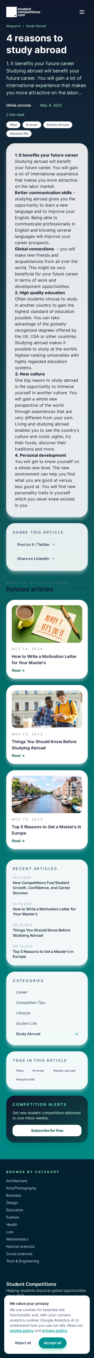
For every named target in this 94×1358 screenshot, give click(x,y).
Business (13, 1195)
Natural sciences (20, 1246)
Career (21, 992)
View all (81, 587)
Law (9, 1232)
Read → (18, 670)
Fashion (12, 1217)
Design (12, 1202)
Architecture (16, 1180)
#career (32, 125)
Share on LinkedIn (36, 558)
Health (11, 1224)
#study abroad (58, 125)
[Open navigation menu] (82, 12)
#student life (19, 133)
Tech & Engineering (22, 1261)
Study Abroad (36, 26)
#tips (13, 125)
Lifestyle (23, 1013)
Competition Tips (30, 1002)
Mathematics (17, 1239)
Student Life (26, 1023)
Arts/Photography (21, 1188)
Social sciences (19, 1253)
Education (14, 1210)
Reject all (23, 1343)
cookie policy (21, 1330)
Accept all (52, 1343)
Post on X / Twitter (36, 544)
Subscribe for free (47, 1130)
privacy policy (54, 1330)
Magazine (13, 26)
